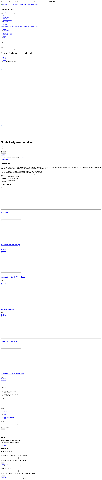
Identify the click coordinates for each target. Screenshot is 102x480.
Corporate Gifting (7, 20)
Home (4, 15)
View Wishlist (4, 445)
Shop (4, 58)
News (5, 414)
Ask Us (5, 411)
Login (2, 463)
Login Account (4, 477)
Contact (5, 24)
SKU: (2, 157)
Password (3, 458)
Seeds (4, 60)
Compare (3, 154)
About (4, 22)
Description (6, 159)
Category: (18, 157)
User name (3, 453)
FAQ (5, 418)
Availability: (9, 157)
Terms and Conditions (9, 417)
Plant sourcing (7, 413)
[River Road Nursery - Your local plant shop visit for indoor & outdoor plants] (19, 4)
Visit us (5, 18)
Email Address (4, 466)
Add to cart (3, 152)
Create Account (4, 464)
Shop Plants (6, 17)
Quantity (3, 151)
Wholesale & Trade (7, 21)
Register (2, 475)
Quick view (3, 218)
